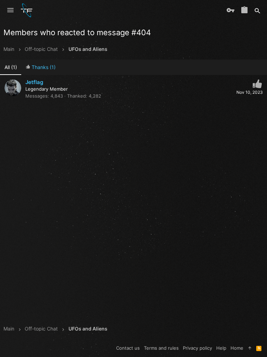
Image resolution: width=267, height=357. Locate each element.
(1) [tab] (11, 67)
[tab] (40, 67)
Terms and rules (161, 348)
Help (221, 348)
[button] (10, 10)
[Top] (249, 348)
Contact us (128, 348)
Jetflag (34, 82)
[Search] (257, 10)
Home (236, 348)
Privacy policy (197, 348)
